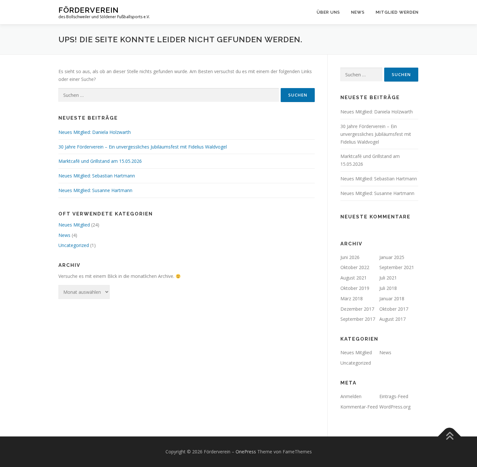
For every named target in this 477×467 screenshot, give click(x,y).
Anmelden (350, 396)
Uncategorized (73, 245)
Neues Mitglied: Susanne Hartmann (95, 190)
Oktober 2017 (393, 309)
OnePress (246, 451)
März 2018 (351, 298)
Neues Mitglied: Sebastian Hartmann (96, 176)
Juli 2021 (388, 278)
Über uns (328, 12)
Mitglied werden (397, 12)
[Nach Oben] (449, 436)
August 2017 (392, 319)
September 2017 (357, 319)
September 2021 (396, 267)
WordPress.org (394, 407)
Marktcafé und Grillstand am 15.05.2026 (100, 161)
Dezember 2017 (357, 309)
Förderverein (88, 10)
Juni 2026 (350, 257)
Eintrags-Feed (393, 396)
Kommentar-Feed (359, 407)
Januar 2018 (391, 298)
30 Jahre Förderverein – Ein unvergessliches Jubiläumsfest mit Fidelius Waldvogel (142, 147)
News (358, 12)
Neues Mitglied (74, 225)
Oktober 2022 (354, 267)
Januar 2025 (391, 257)
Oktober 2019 (354, 288)
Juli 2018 (388, 288)
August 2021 (353, 278)
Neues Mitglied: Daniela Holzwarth (94, 132)
